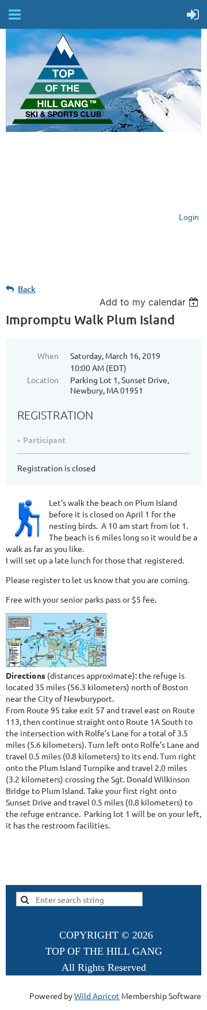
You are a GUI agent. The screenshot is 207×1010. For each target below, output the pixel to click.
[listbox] (150, 302)
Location (43, 380)
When (48, 355)
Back (27, 288)
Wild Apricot (97, 995)
